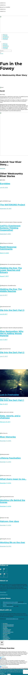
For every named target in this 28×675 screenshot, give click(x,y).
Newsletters (5, 628)
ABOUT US (5, 34)
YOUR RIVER (5, 39)
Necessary (4, 658)
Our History (5, 634)
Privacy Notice (3, 592)
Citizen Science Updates (8, 606)
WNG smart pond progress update (10, 602)
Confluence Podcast (7, 629)
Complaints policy (4, 594)
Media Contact (6, 637)
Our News (5, 627)
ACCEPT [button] (8, 674)
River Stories (2, 168)
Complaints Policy (6, 638)
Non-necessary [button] (3, 665)
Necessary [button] (2, 656)
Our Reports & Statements (8, 626)
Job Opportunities (6, 630)
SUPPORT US (5, 38)
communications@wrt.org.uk (12, 618)
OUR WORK (5, 35)
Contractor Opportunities (8, 632)
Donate (1, 53)
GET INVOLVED (6, 37)
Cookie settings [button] (3, 674)
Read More (2, 673)
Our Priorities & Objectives (8, 624)
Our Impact (5, 623)
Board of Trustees (6, 633)
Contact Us (5, 635)
